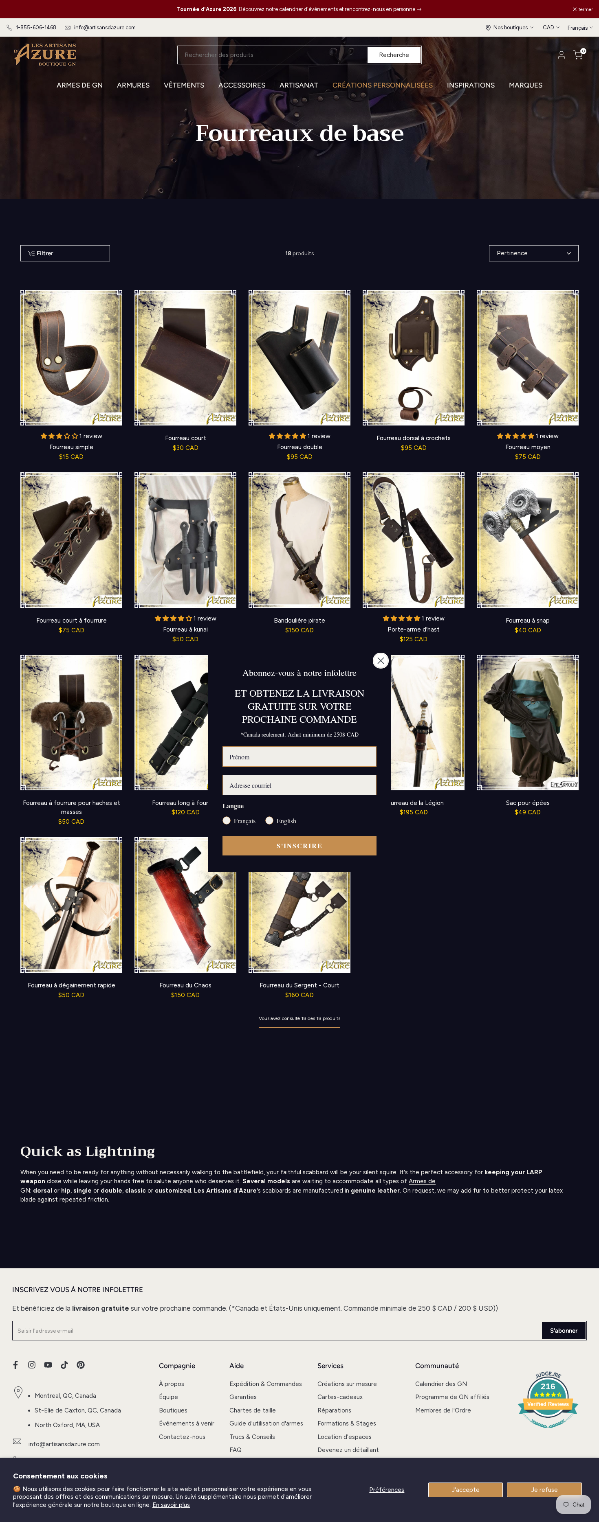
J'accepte (466, 1489)
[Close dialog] (381, 661)
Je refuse (544, 1489)
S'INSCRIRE (300, 845)
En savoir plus (171, 1505)
